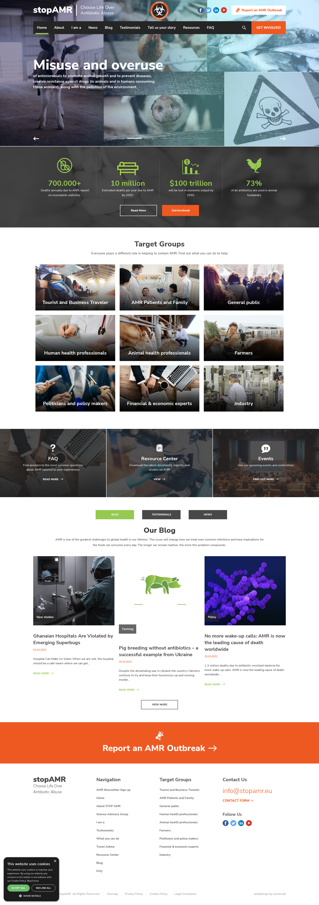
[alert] (31, 879)
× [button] (55, 861)
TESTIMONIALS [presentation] (161, 514)
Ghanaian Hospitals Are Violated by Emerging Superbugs (73, 639)
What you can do (107, 839)
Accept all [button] (18, 888)
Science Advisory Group (112, 814)
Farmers (165, 830)
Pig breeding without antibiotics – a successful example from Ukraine (158, 651)
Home (42, 27)
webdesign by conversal (270, 894)
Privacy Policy (134, 894)
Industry (165, 855)
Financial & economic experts (179, 847)
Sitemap (112, 894)
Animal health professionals (179, 822)
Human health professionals (179, 814)
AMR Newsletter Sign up (113, 790)
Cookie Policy (158, 894)
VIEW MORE (159, 704)
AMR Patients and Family (177, 798)
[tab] (115, 514)
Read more (33, 880)
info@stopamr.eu (247, 790)
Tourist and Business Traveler (180, 790)
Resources (191, 27)
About (59, 27)
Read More (138, 210)
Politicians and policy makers (179, 839)
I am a (76, 27)
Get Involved (181, 210)
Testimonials (130, 27)
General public (169, 806)
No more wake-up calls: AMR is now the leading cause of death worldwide (245, 642)
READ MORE (41, 673)
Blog (108, 27)
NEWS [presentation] (208, 514)
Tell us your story (162, 27)
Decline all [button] (43, 888)
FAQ (210, 27)
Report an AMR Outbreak (262, 10)
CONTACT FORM (236, 800)
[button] (283, 139)
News (92, 27)
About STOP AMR (108, 806)
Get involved (268, 27)
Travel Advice (105, 847)
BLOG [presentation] (114, 514)
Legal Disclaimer (185, 894)
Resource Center (107, 855)
